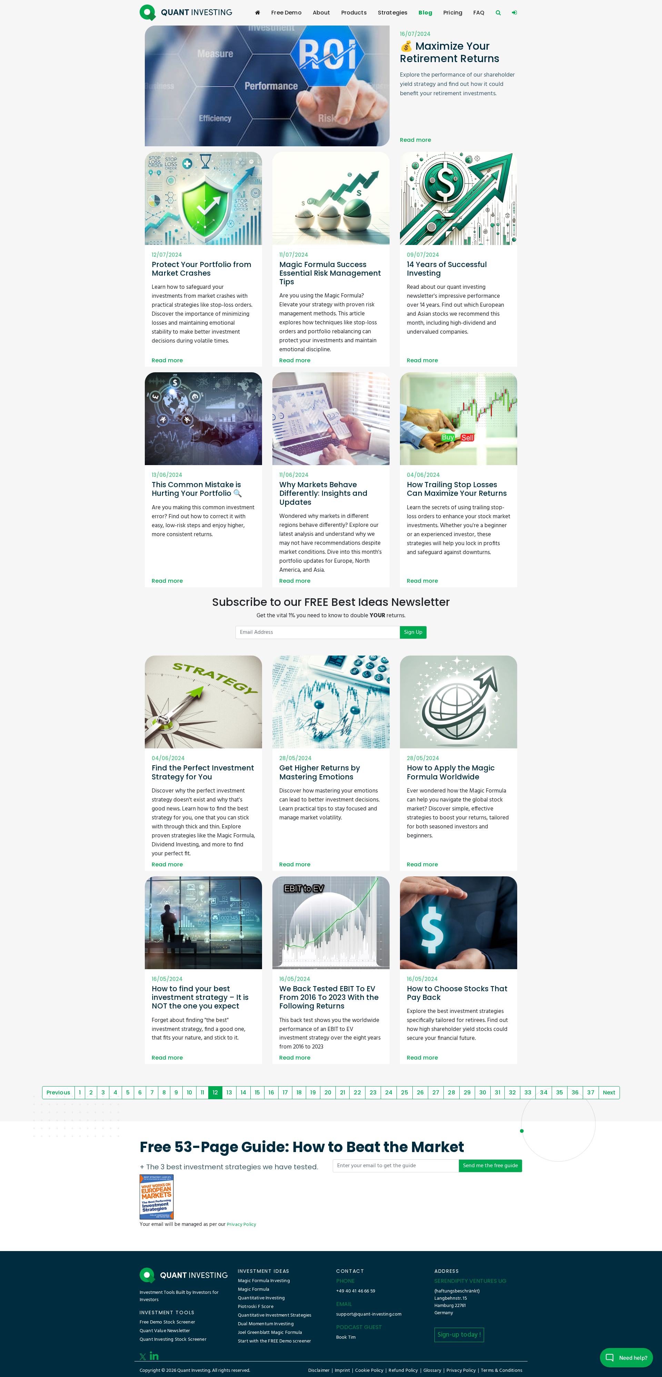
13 (229, 1092)
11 (202, 1092)
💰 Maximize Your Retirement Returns (449, 52)
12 (215, 1092)
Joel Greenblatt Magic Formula (270, 1333)
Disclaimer (319, 1371)
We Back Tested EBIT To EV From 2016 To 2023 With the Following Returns (329, 997)
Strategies (393, 13)
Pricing (452, 13)
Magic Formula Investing (264, 1281)
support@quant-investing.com (368, 1314)
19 (312, 1092)
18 (299, 1092)
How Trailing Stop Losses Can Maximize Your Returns (457, 489)
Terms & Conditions (501, 1371)
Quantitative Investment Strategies (274, 1315)
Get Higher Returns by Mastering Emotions (319, 772)
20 (327, 1092)
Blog (425, 13)
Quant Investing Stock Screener (173, 1340)
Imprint (342, 1371)
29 (467, 1092)
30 (482, 1092)
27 (435, 1092)
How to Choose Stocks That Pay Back (457, 993)
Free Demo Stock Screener (167, 1322)
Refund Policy (403, 1371)
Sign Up (413, 632)
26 (420, 1092)
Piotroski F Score (255, 1307)
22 (357, 1092)
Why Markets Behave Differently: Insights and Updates (323, 493)
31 (497, 1092)
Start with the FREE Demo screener (274, 1341)
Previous (58, 1092)
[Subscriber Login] (514, 13)
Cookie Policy (369, 1371)
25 (404, 1092)
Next (609, 1092)
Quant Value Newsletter (165, 1331)
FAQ (478, 13)
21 (342, 1092)
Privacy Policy (241, 1225)
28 (451, 1092)
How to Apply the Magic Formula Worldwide (451, 772)
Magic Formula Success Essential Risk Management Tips (330, 273)
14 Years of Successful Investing (447, 268)
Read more (415, 140)
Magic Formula (253, 1290)
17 (285, 1092)
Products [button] (354, 13)
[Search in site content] (498, 13)
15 (257, 1092)
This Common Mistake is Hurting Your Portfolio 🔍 (197, 489)
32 (512, 1092)
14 (243, 1092)
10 (189, 1092)
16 (271, 1092)
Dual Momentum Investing (266, 1324)
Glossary (432, 1371)
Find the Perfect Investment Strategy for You (203, 772)
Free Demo (286, 13)
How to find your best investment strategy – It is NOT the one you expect (200, 997)
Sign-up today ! (459, 1335)
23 (373, 1092)
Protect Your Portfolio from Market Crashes (201, 268)
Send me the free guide (490, 1165)
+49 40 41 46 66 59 (355, 1291)
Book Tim (345, 1337)
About (321, 13)
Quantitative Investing (261, 1298)
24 (388, 1092)
